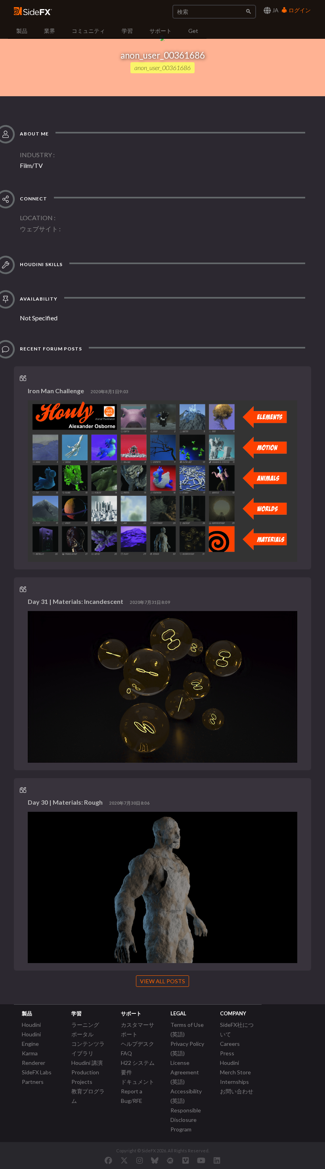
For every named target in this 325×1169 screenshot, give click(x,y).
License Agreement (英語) (184, 1072)
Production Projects (85, 1077)
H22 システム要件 (138, 1067)
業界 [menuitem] (49, 30)
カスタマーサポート (137, 1029)
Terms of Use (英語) (187, 1029)
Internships (234, 1081)
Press (227, 1053)
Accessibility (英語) (186, 1096)
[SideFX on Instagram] (139, 1160)
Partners (33, 1081)
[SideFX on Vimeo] (185, 1160)
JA (275, 10)
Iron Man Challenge (56, 390)
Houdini (31, 1024)
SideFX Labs (37, 1072)
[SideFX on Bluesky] (155, 1160)
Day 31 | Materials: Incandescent (75, 601)
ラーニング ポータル (85, 1029)
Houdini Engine (31, 1039)
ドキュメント (137, 1081)
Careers (230, 1043)
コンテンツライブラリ (88, 1048)
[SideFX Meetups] (170, 1160)
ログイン (299, 10)
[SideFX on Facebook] (108, 1160)
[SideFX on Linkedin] (217, 1160)
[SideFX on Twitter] (124, 1160)
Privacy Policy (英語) (187, 1048)
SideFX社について (237, 1029)
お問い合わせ (236, 1091)
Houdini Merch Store (235, 1067)
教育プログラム (88, 1096)
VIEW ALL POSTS (162, 981)
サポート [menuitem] (160, 30)
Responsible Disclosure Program (185, 1120)
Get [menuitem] (193, 30)
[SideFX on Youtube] (201, 1160)
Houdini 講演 (87, 1062)
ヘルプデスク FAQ (137, 1048)
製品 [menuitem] (21, 30)
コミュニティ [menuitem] (88, 30)
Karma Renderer (33, 1058)
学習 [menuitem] (127, 30)
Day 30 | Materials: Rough (65, 802)
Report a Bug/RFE (131, 1096)
